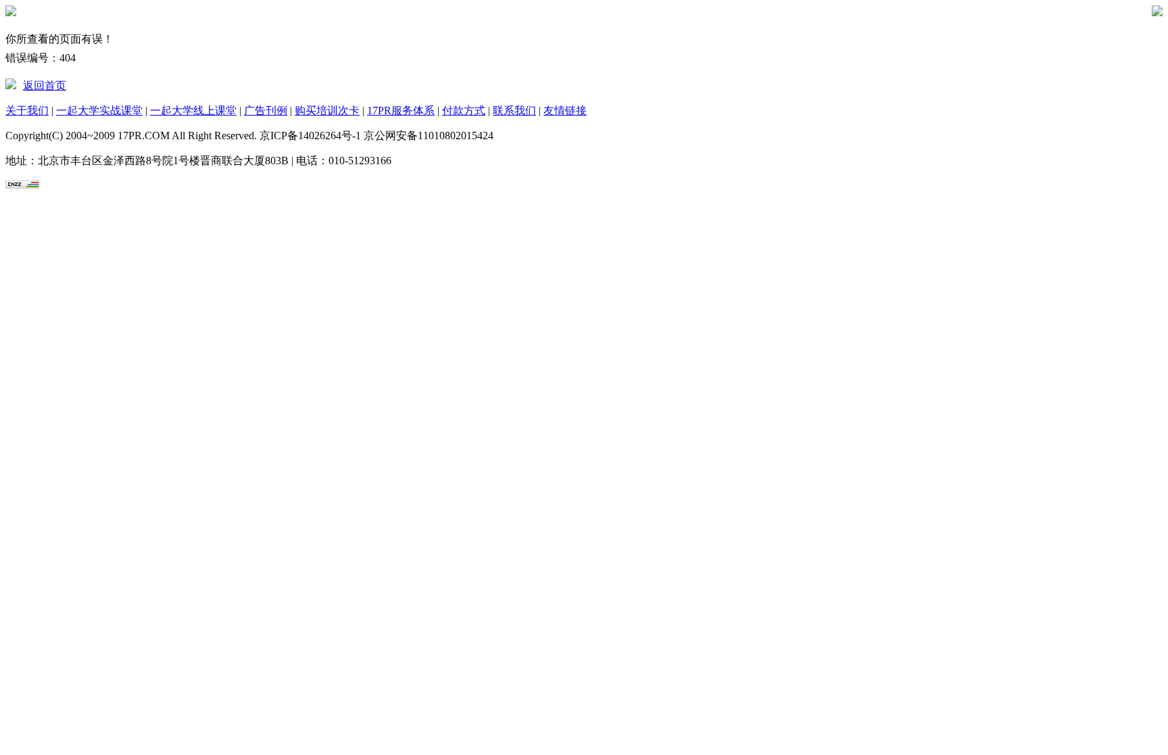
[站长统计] (22, 185)
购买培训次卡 (327, 110)
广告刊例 (265, 110)
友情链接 (565, 110)
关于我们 (27, 110)
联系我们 (514, 110)
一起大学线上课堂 (193, 110)
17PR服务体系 (401, 110)
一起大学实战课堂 (99, 110)
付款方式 (463, 110)
